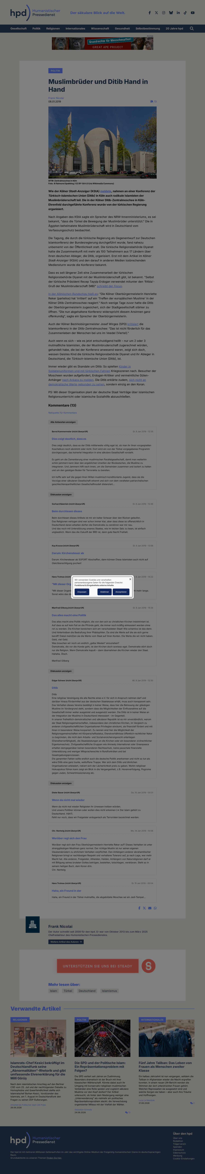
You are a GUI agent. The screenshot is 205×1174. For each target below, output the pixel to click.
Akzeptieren (121, 592)
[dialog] (102, 587)
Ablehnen (104, 592)
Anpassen (81, 592)
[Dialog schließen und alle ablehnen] (130, 578)
